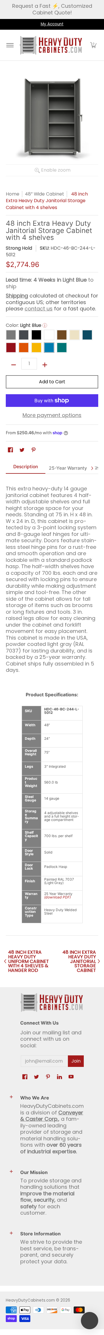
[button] (93, 45)
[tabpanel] (52, 577)
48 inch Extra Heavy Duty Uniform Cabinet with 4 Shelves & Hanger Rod (28, 961)
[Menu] (10, 45)
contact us (39, 308)
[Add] (45, 365)
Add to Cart (52, 381)
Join (76, 1061)
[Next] (92, 468)
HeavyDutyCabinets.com (30, 1300)
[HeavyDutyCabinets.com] (51, 45)
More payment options (52, 415)
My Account (52, 24)
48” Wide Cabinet (44, 194)
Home (12, 194)
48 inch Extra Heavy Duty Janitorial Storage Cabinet (79, 961)
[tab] (25, 468)
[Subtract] (13, 365)
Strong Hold (19, 248)
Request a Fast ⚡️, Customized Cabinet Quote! (52, 9)
